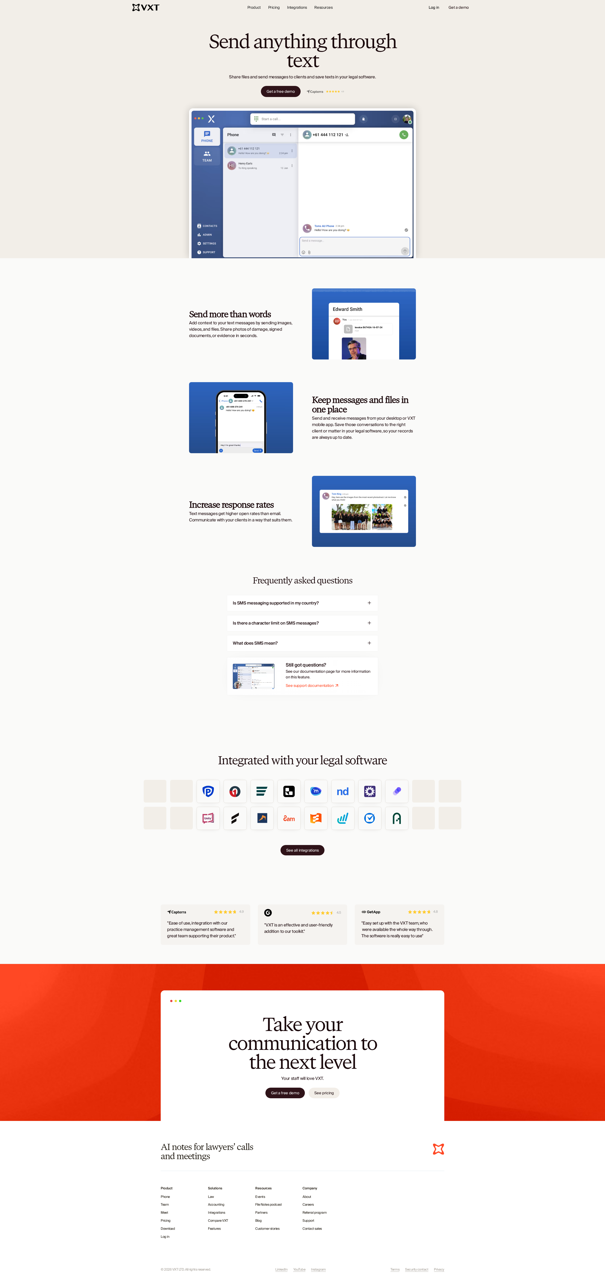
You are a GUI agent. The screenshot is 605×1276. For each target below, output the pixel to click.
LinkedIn (281, 1269)
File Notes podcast (268, 1205)
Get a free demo (281, 91)
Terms (394, 1269)
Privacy (439, 1269)
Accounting (216, 1205)
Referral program (314, 1213)
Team (165, 1205)
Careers (308, 1205)
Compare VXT (218, 1221)
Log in (434, 7)
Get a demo (459, 7)
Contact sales (312, 1229)
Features (214, 1229)
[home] (146, 7)
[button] (254, 7)
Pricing (274, 7)
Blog (258, 1221)
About (306, 1197)
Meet (164, 1213)
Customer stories (267, 1229)
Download (168, 1229)
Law (211, 1197)
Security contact (416, 1269)
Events (260, 1197)
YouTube (299, 1269)
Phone (165, 1197)
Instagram (318, 1269)
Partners (261, 1213)
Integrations (297, 7)
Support (308, 1221)
